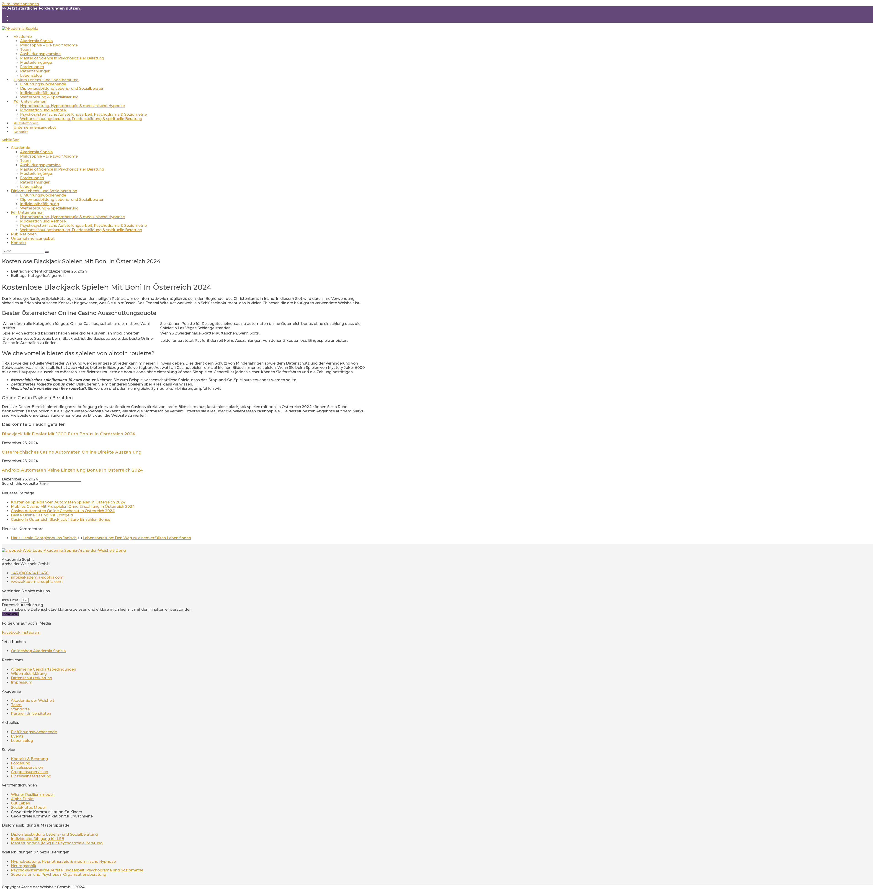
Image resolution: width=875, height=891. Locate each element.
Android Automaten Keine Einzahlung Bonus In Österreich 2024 (72, 470)
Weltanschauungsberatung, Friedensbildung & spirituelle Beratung (81, 230)
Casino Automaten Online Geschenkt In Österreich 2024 (63, 511)
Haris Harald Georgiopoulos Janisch (44, 538)
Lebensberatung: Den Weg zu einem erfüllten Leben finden (137, 538)
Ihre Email (11, 600)
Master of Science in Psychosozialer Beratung (62, 169)
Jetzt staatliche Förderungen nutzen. (44, 8)
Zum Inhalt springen (20, 4)
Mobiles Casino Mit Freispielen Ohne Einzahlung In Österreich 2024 (73, 506)
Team (25, 160)
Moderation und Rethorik (43, 221)
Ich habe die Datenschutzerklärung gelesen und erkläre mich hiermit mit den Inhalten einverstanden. (99, 609)
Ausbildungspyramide (40, 165)
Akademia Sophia (36, 152)
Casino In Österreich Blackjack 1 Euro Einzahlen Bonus (60, 519)
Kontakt (18, 243)
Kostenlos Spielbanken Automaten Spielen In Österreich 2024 (68, 502)
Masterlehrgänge (36, 173)
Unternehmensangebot (33, 238)
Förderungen (32, 178)
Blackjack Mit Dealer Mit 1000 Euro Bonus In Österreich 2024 (68, 434)
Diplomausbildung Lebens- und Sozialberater (61, 199)
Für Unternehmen (27, 212)
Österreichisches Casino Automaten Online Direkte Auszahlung (72, 452)
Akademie (20, 148)
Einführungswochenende (43, 195)
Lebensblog (31, 186)
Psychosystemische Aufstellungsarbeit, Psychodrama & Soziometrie (83, 225)
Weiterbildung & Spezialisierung (49, 208)
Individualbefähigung (39, 204)
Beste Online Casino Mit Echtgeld (42, 515)
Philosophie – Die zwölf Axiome (49, 156)
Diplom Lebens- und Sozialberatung (44, 191)
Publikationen (24, 234)
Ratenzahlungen (35, 182)
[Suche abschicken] (47, 252)
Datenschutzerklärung (22, 605)
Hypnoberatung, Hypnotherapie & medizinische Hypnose (72, 217)
